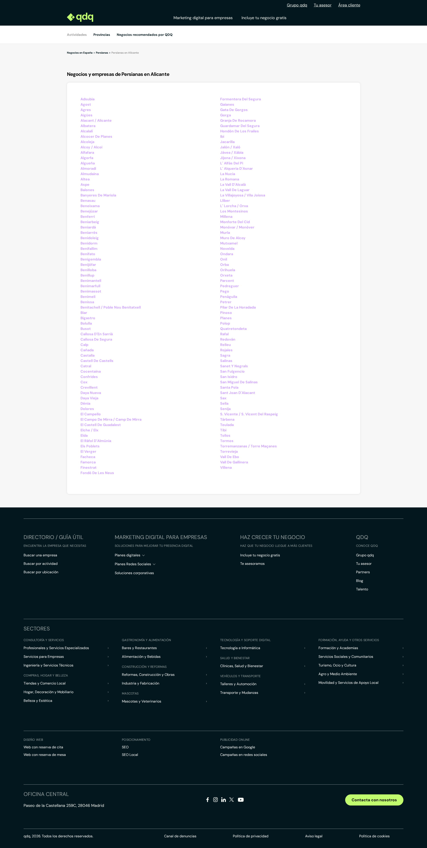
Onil (223, 259)
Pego (224, 291)
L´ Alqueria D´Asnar (236, 168)
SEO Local (130, 754)
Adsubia (88, 99)
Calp (84, 344)
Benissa (87, 302)
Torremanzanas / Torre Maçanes (248, 446)
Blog (359, 580)
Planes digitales (127, 555)
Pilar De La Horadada (238, 307)
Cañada (87, 350)
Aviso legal (313, 836)
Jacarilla (227, 141)
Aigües (87, 115)
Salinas (226, 360)
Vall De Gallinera (234, 462)
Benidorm (89, 243)
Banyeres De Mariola (98, 195)
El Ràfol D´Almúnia (96, 440)
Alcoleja (87, 141)
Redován (227, 339)
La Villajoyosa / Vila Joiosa (242, 195)
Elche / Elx (89, 430)
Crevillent (89, 387)
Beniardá (88, 227)
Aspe (85, 184)
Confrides (89, 376)
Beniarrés (89, 232)
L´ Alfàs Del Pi (231, 163)
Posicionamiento (136, 740)
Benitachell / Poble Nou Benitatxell (111, 307)
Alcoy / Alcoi (91, 147)
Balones (87, 190)
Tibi (223, 430)
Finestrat (89, 467)
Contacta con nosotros (374, 800)
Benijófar (88, 264)
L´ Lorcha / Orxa (234, 206)
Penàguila (228, 296)
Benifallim (89, 248)
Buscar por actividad (41, 563)
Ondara (226, 254)
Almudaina (90, 174)
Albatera (88, 125)
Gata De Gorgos (234, 109)
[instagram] (215, 800)
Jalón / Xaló (230, 147)
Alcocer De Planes (96, 136)
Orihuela (227, 270)
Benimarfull (90, 286)
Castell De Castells (97, 360)
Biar (84, 312)
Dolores (87, 408)
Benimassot (91, 291)
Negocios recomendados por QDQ (145, 34)
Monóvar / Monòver (237, 227)
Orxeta (226, 275)
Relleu (225, 344)
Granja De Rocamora (238, 120)
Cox (84, 382)
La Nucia (227, 174)
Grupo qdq (297, 5)
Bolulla (86, 323)
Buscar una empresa (40, 555)
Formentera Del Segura (240, 99)
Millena (226, 216)
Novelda (227, 248)
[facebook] (207, 800)
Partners (363, 572)
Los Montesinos (234, 211)
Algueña (88, 163)
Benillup (87, 275)
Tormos (227, 440)
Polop (225, 323)
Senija (225, 408)
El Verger (88, 451)
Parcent (227, 280)
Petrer (226, 302)
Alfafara (87, 152)
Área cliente (349, 5)
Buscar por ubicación (41, 572)
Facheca (88, 456)
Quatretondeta (233, 328)
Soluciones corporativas (134, 573)
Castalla (88, 355)
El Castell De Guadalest (101, 424)
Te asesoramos (252, 563)
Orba (224, 264)
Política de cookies (374, 836)
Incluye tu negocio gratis (264, 17)
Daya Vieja (89, 398)
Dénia (85, 403)
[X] (231, 800)
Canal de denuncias (180, 836)
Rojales (226, 350)
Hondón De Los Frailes (239, 131)
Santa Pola (229, 387)
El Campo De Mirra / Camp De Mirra (111, 419)
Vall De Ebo (229, 456)
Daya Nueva (91, 392)
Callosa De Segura (96, 339)
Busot (86, 328)
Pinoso (226, 312)
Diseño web (33, 740)
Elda (84, 435)
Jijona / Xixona (233, 157)
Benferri (88, 216)
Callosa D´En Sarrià (97, 334)
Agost (86, 104)
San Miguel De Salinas (239, 382)
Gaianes (227, 104)
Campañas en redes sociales (243, 754)
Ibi (222, 136)
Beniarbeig (90, 222)
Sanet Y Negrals (234, 366)
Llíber (225, 200)
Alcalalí (87, 131)
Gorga (225, 115)
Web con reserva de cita (43, 747)
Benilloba (88, 270)
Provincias (101, 34)
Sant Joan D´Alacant (237, 392)
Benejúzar (89, 211)
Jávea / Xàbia (231, 152)
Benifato (88, 254)
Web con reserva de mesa (45, 754)
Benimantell (91, 280)
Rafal (224, 334)
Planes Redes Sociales (133, 564)
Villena (226, 467)
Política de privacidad (250, 836)
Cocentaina (91, 371)
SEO (125, 747)
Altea (85, 179)
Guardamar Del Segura (240, 125)
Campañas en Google (237, 747)
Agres (86, 109)
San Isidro (228, 376)
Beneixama (90, 206)
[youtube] (240, 801)
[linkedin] (223, 800)
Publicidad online (235, 740)
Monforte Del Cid (235, 222)
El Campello (91, 414)
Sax (223, 398)
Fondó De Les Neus (97, 472)
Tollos (225, 435)
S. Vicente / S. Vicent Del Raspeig (249, 414)
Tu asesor (323, 5)
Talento (362, 589)
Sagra (225, 355)
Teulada (227, 424)
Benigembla (91, 259)
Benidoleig (90, 238)
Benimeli (88, 296)
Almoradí (88, 168)
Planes (226, 318)
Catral (86, 366)
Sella (224, 403)
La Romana (229, 179)
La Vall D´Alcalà (233, 184)
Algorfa (87, 157)
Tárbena (227, 419)
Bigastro (88, 318)
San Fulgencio (232, 371)
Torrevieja (229, 451)
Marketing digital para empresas (203, 17)
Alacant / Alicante (96, 120)
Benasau (88, 200)
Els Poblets (90, 446)
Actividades (77, 34)
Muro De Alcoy (233, 238)
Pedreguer (229, 286)
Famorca (88, 462)
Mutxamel (229, 243)
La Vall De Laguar (235, 190)
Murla (225, 232)
